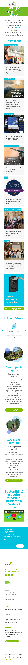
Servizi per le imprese (14, 369)
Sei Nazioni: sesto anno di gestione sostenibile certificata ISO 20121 (14, 138)
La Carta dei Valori (9, 592)
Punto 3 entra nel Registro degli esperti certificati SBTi (14, 201)
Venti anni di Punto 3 (10, 597)
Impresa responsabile (10, 594)
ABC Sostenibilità (9, 599)
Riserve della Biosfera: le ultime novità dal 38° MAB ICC (13, 233)
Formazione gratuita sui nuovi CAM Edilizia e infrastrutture (13, 169)
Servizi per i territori (14, 441)
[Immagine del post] (14, 55)
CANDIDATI (20, 546)
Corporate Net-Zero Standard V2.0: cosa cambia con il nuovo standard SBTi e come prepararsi (13, 104)
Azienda (7, 590)
